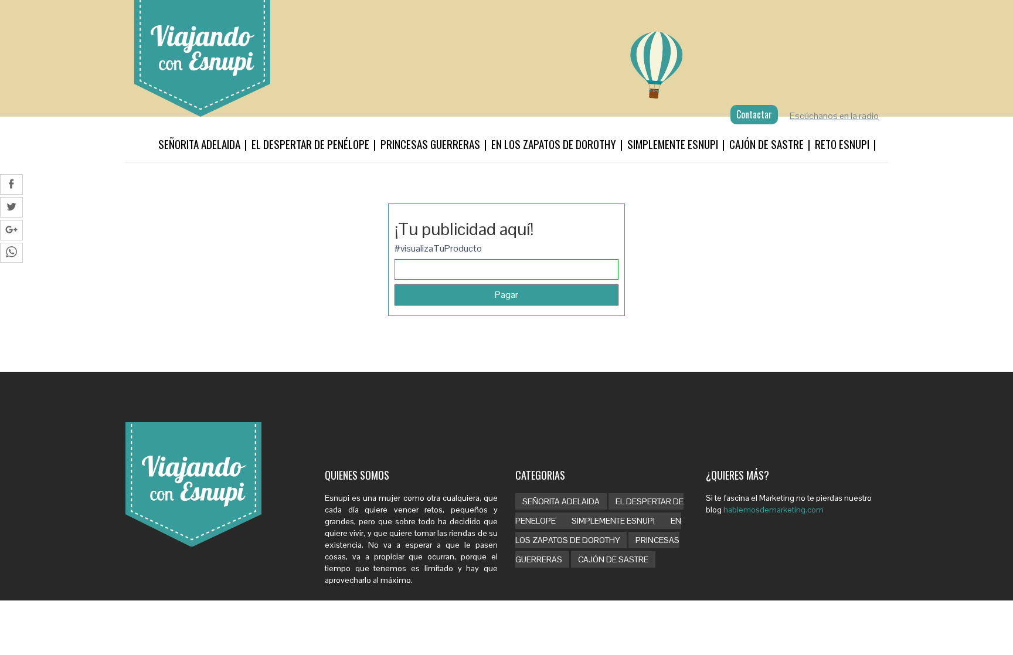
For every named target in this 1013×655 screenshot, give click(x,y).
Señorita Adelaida (199, 143)
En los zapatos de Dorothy (553, 143)
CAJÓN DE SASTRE (613, 559)
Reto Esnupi (842, 143)
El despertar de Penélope (310, 143)
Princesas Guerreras (430, 143)
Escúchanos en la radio (834, 116)
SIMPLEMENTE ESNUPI (614, 520)
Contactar (754, 114)
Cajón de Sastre (766, 143)
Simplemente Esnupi (672, 143)
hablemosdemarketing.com (773, 509)
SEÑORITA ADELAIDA (561, 501)
